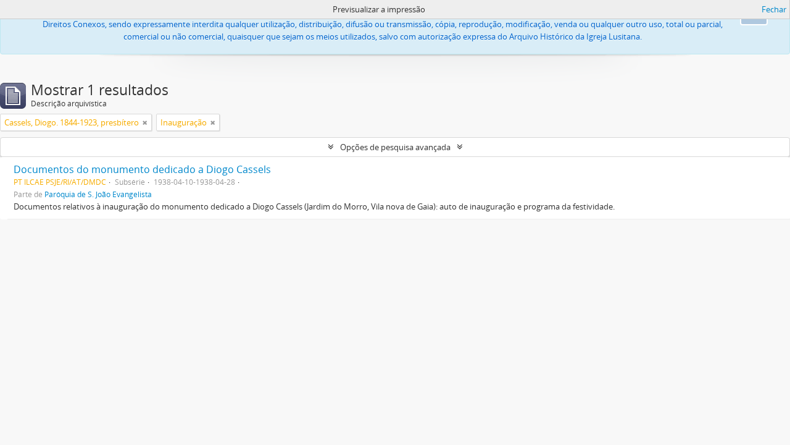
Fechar (774, 9)
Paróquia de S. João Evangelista (98, 194)
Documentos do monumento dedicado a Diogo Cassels (142, 169)
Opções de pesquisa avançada (395, 147)
